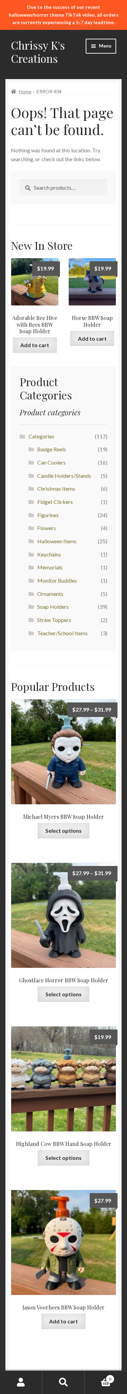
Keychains (49, 554)
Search (63, 1382)
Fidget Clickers (55, 501)
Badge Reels (51, 449)
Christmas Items (56, 488)
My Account (21, 1382)
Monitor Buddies (57, 580)
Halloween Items (57, 541)
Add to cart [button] (34, 345)
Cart (98, 1376)
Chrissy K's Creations (38, 51)
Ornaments (50, 593)
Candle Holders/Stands (64, 475)
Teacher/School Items (62, 633)
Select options (63, 830)
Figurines (48, 515)
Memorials (50, 567)
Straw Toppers (54, 620)
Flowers (46, 528)
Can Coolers (51, 462)
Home (25, 91)
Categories (41, 436)
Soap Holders (53, 606)
